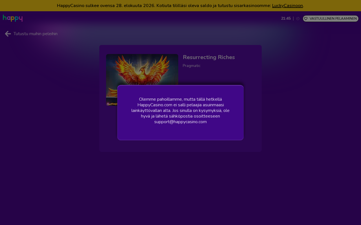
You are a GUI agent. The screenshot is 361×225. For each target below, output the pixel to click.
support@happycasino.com (180, 122)
